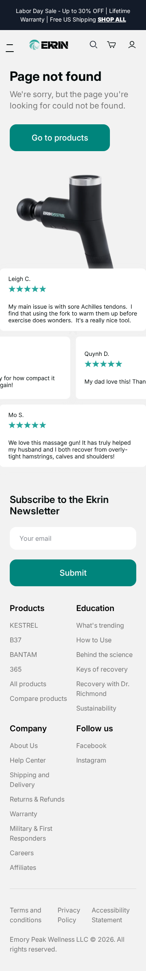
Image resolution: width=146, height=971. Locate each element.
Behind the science (104, 654)
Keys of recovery (102, 669)
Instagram (91, 760)
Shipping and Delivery (29, 780)
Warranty (23, 814)
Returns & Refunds (37, 799)
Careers (22, 853)
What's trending (100, 625)
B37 (15, 640)
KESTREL (24, 625)
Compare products (38, 698)
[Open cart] (114, 45)
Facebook (91, 745)
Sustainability (96, 708)
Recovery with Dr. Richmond (102, 689)
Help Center (28, 760)
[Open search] (94, 45)
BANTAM (23, 654)
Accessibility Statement (111, 915)
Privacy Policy (69, 915)
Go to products (60, 138)
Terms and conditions (25, 915)
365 (15, 669)
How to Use (94, 640)
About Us (24, 745)
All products (28, 684)
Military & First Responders (31, 833)
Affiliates (23, 867)
